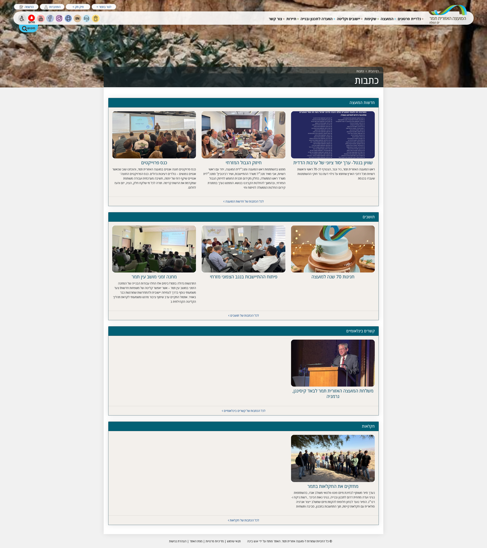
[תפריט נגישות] (22, 18)
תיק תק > (78, 7)
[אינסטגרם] (59, 18)
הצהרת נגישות (177, 541)
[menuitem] (409, 18)
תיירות (291, 18)
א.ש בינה (252, 541)
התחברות (54, 7)
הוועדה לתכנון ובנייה (316, 18)
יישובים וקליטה (348, 18)
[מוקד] (86, 18)
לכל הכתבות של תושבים (244, 315)
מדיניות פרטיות (214, 541)
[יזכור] (95, 18)
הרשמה (29, 7)
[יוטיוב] (41, 18)
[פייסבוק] (50, 18)
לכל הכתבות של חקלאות (244, 520)
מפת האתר (196, 541)
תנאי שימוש (234, 541)
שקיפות (370, 18)
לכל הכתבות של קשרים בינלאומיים (244, 411)
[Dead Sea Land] (68, 18)
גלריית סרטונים (409, 18)
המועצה (387, 18)
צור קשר (275, 18)
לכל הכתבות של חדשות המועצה (244, 201)
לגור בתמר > (103, 7)
